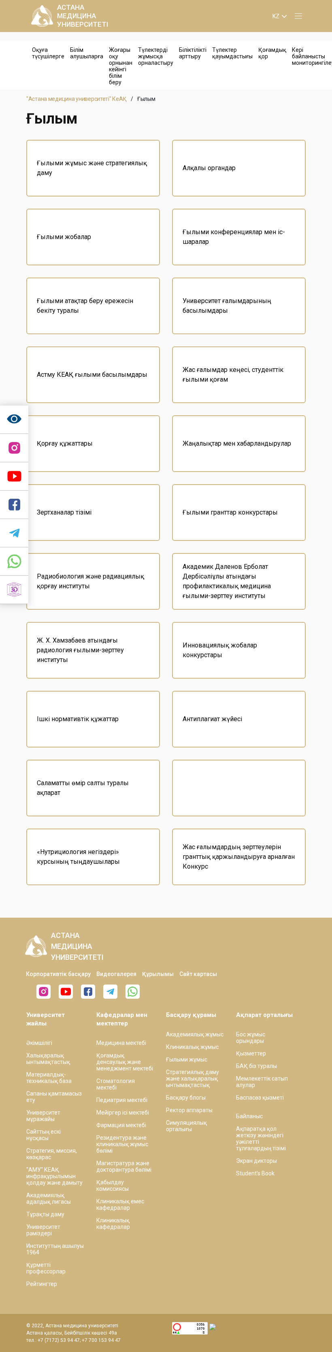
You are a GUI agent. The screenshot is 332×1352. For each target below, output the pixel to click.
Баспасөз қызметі (260, 1097)
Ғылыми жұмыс (186, 1059)
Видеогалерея (116, 974)
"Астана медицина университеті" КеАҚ (76, 99)
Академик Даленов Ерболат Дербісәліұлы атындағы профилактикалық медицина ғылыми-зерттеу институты (227, 581)
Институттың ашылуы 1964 (55, 1249)
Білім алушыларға (86, 53)
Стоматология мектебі (115, 1084)
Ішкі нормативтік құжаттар (78, 719)
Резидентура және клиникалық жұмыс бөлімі (122, 1144)
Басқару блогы (186, 1097)
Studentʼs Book (255, 1173)
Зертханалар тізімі (64, 512)
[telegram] (14, 533)
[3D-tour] (14, 590)
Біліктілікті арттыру (192, 53)
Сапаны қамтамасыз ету (54, 1096)
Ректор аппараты (189, 1110)
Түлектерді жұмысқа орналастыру (155, 56)
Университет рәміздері (43, 1230)
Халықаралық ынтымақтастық (48, 1058)
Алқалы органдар (209, 168)
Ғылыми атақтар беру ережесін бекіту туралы (85, 305)
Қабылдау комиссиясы (112, 1185)
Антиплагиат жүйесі (212, 719)
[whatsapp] (14, 561)
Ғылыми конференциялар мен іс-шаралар (234, 237)
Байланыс (249, 1116)
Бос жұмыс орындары (250, 1037)
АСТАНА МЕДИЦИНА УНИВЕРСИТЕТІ (82, 15)
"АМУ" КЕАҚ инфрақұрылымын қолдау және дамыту (54, 1176)
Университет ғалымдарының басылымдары (227, 305)
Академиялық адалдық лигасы (48, 1198)
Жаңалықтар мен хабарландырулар (237, 443)
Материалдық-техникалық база (49, 1077)
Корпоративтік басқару (58, 974)
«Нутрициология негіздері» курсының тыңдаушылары (78, 856)
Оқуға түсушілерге (48, 53)
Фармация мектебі (121, 1125)
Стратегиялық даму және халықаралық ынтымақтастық (192, 1078)
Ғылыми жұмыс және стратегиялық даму (92, 168)
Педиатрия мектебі (121, 1100)
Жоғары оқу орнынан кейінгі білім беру (120, 66)
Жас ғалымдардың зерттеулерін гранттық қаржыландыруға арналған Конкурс (239, 856)
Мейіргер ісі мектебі (122, 1112)
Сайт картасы (198, 974)
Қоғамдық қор (272, 53)
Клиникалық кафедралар (113, 1223)
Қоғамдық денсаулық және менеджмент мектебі (124, 1062)
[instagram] (14, 448)
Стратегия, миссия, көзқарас (51, 1153)
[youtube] (66, 992)
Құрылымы (158, 974)
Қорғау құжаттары (65, 443)
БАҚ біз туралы (256, 1066)
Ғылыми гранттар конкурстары (230, 512)
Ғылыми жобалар (64, 237)
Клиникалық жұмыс (192, 1047)
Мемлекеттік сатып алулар (262, 1081)
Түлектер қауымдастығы (232, 53)
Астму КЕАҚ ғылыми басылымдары (92, 374)
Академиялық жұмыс (194, 1034)
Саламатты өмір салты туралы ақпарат (83, 788)
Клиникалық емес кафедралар (120, 1204)
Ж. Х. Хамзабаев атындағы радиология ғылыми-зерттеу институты (80, 650)
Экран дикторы (256, 1161)
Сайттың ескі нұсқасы (43, 1134)
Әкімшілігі (39, 1043)
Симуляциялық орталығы (186, 1125)
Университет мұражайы (43, 1115)
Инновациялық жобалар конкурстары (220, 650)
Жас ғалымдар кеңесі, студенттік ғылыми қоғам (233, 374)
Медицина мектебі (121, 1043)
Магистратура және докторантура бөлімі (123, 1166)
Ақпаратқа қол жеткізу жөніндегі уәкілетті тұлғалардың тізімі (261, 1138)
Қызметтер (251, 1053)
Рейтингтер (41, 1284)
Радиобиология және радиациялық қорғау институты (90, 581)
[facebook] (88, 992)
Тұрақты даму (45, 1214)
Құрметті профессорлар (46, 1268)
